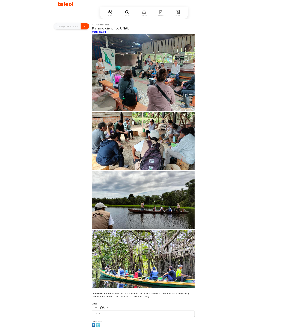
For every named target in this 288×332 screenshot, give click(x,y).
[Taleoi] (65, 3)
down (105, 308)
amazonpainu (99, 32)
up (101, 308)
